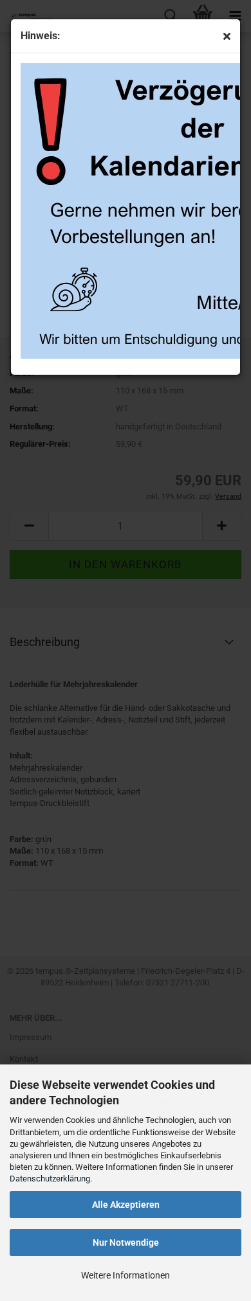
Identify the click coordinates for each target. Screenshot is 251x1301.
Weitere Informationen (125, 1275)
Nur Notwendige (126, 1242)
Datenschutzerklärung (50, 1178)
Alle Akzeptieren (126, 1204)
